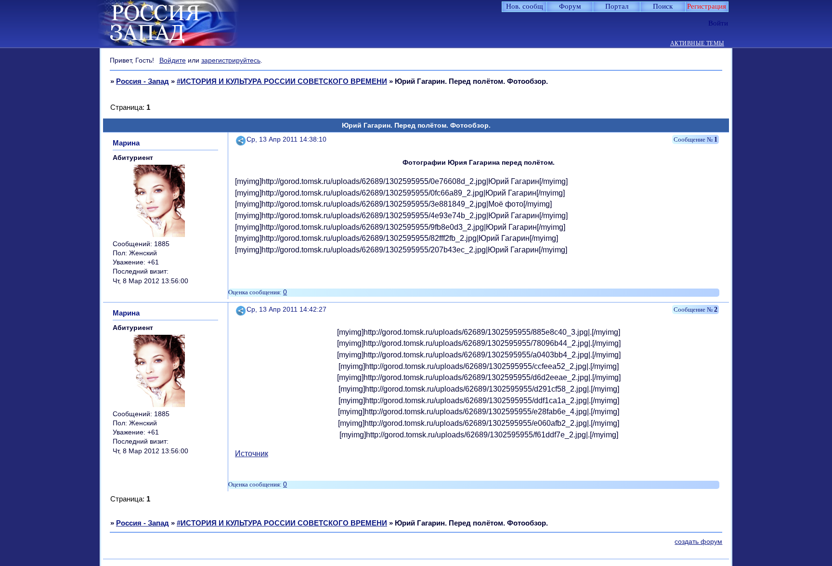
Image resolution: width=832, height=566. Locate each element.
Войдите (172, 60)
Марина (126, 143)
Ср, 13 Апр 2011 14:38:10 (286, 139)
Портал (616, 6)
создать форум (698, 541)
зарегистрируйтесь (230, 60)
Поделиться (241, 139)
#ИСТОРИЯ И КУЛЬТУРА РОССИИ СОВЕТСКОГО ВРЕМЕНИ (282, 81)
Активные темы (697, 43)
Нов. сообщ (524, 6)
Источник (251, 453)
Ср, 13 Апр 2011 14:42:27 (286, 309)
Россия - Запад (142, 81)
